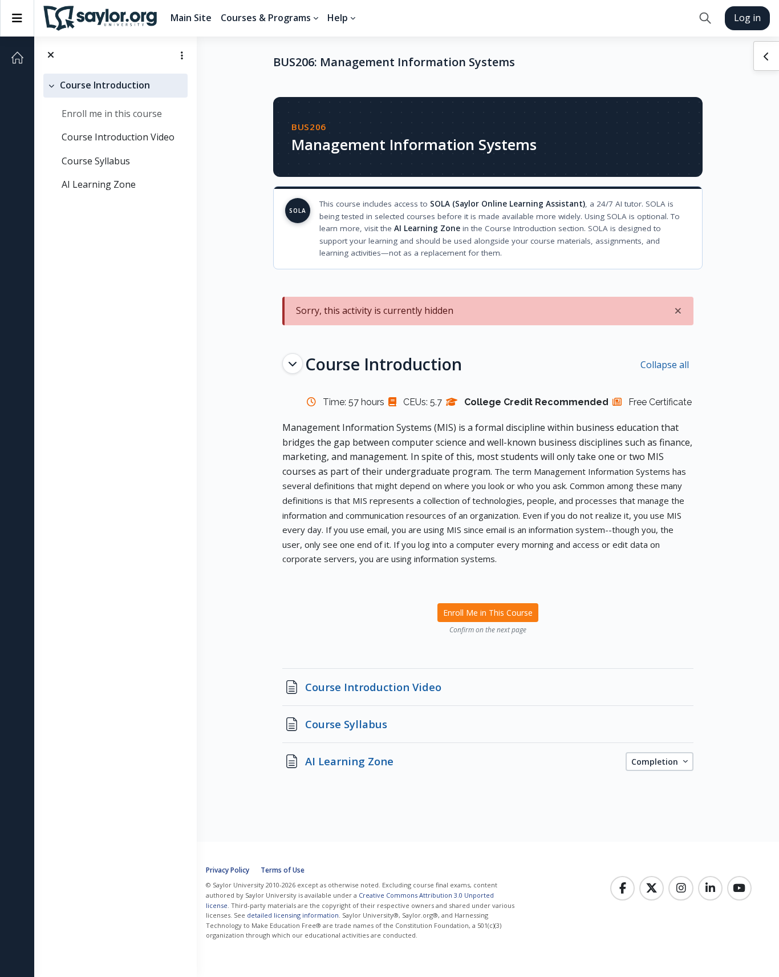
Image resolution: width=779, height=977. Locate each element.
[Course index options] (182, 55)
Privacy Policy (227, 870)
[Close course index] (50, 55)
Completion (655, 761)
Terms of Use (283, 870)
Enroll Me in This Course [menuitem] (488, 612)
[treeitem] (115, 135)
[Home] (17, 57)
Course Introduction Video (118, 137)
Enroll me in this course (112, 113)
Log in (747, 17)
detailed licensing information (293, 915)
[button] (705, 18)
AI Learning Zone (99, 184)
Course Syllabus (96, 161)
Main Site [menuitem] (191, 17)
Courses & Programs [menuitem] (266, 17)
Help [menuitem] (337, 17)
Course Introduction (105, 85)
